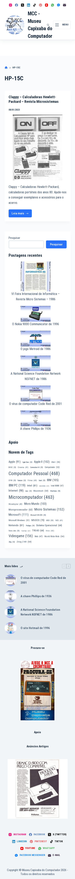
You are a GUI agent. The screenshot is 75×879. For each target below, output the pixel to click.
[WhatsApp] (52, 5)
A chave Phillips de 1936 (35, 429)
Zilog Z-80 (24, 541)
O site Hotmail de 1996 (35, 628)
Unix (50, 531)
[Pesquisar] (48, 25)
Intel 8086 (44, 486)
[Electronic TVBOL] (37, 690)
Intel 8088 (57, 485)
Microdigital (15, 504)
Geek (42, 480)
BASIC (12, 467)
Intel (32, 485)
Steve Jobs (14, 531)
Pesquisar (14, 238)
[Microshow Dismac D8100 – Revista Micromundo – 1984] (38, 789)
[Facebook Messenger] (58, 5)
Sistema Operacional (49, 525)
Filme (32, 480)
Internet (16, 490)
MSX (50, 520)
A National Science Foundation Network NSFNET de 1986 (40, 612)
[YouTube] (46, 5)
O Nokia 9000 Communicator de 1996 (35, 324)
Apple (15, 461)
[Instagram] (10, 5)
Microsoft (19, 514)
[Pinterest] (40, 5)
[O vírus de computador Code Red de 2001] (11, 580)
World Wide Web (54, 536)
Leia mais (22, 214)
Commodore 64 (36, 467)
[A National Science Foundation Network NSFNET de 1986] (11, 612)
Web (39, 536)
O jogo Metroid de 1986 (36, 349)
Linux (28, 491)
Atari (55, 462)
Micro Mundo (35, 504)
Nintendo (16, 525)
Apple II (42, 462)
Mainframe (55, 491)
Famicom (22, 480)
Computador (52, 467)
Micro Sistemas (49, 509)
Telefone (25, 531)
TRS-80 (38, 530)
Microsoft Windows (19, 520)
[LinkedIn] (28, 5)
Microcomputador (31, 497)
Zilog (12, 542)
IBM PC (17, 485)
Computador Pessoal (34, 473)
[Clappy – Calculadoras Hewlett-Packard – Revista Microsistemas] (38, 147)
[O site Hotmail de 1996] (11, 628)
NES (59, 520)
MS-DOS (37, 520)
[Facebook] (16, 5)
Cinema (23, 467)
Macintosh (40, 490)
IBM (53, 480)
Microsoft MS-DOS (38, 515)
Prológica (30, 526)
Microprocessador (21, 509)
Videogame (21, 536)
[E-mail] (64, 5)
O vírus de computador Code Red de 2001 (35, 404)
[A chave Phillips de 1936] (11, 596)
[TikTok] (34, 5)
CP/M (12, 480)
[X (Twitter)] (22, 5)
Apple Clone (27, 462)
